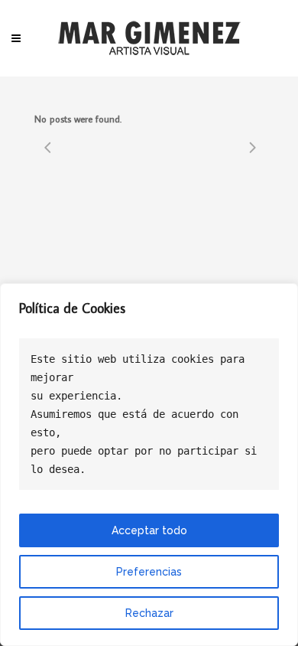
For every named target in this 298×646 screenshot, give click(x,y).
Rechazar (149, 613)
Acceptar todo (149, 530)
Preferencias (149, 572)
